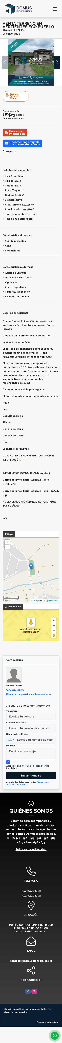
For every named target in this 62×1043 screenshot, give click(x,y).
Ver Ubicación (29, 629)
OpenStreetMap (52, 600)
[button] (24, 82)
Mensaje (11, 745)
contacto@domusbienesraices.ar (31, 960)
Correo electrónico (16, 722)
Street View (14, 96)
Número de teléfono (17, 734)
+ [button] (7, 542)
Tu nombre (12, 711)
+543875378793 (31, 890)
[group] (31, 62)
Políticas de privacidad (31, 849)
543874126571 (16, 690)
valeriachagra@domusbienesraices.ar (30, 694)
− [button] (7, 547)
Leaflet (34, 600)
